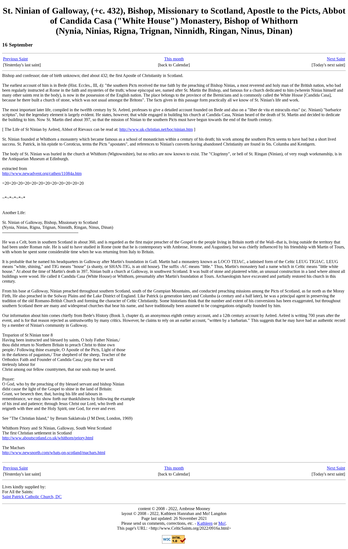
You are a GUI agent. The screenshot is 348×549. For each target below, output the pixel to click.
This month (174, 59)
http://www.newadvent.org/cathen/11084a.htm (42, 173)
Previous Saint (15, 59)
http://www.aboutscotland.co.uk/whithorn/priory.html (47, 438)
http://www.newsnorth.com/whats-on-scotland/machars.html (53, 452)
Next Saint (336, 59)
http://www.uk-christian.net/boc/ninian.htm (156, 129)
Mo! (222, 523)
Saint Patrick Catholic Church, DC (32, 496)
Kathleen (205, 523)
